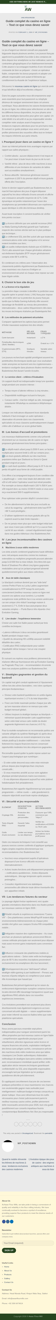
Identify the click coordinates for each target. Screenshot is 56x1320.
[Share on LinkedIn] (40, 1124)
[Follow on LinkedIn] (11, 1221)
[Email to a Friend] (30, 1124)
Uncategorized (28, 17)
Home (6, 1267)
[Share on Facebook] (21, 1124)
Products (7, 1275)
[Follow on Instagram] (8, 1221)
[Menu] (3, 8)
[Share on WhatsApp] (16, 1124)
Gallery (7, 1278)
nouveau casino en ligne (26, 86)
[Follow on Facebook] (4, 1221)
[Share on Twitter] (25, 1124)
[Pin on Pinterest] (35, 1124)
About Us (8, 1271)
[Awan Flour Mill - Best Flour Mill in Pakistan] (28, 8)
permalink (48, 1133)
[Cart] (52, 8)
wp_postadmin (41, 32)
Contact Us (8, 1282)
